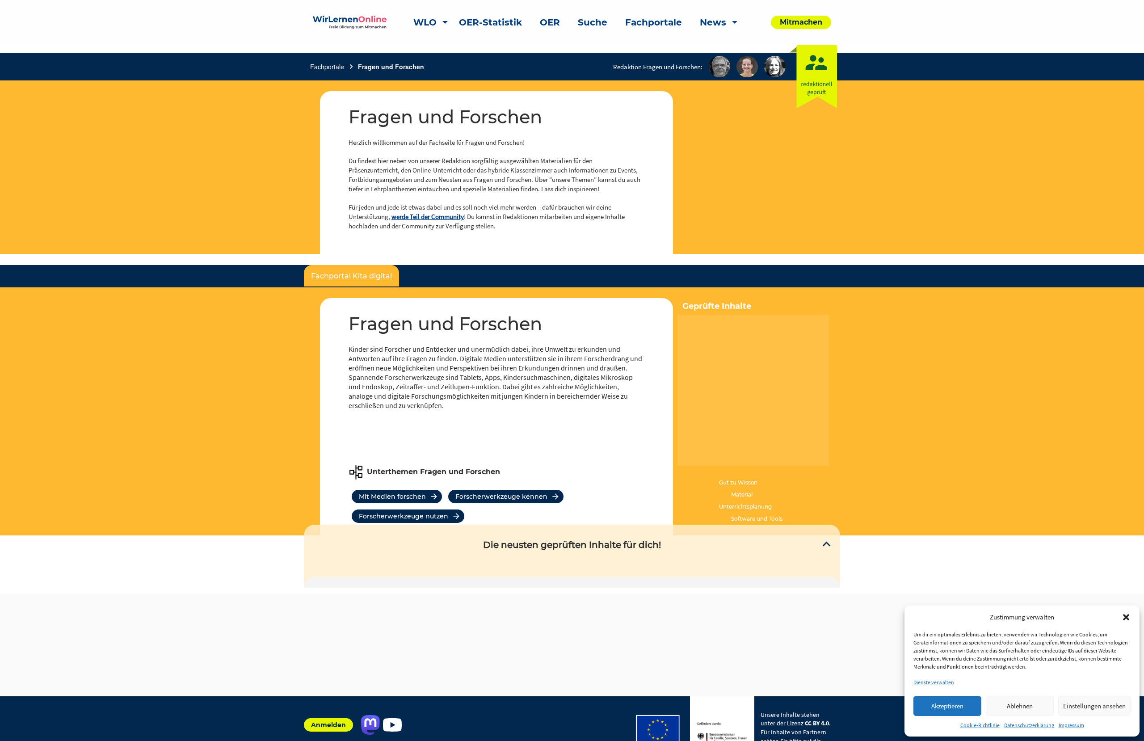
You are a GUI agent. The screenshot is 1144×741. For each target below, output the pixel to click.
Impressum (1071, 725)
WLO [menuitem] (425, 22)
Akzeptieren (947, 706)
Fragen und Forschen (391, 66)
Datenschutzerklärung (1029, 725)
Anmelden (328, 725)
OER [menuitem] (550, 22)
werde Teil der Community (427, 216)
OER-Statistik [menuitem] (490, 22)
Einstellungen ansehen (1094, 706)
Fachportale (327, 66)
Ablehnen (1020, 706)
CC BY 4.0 (817, 723)
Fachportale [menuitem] (653, 22)
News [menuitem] (713, 22)
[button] (1126, 617)
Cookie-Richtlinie (980, 725)
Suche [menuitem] (592, 22)
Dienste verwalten (933, 682)
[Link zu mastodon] (370, 725)
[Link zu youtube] (392, 725)
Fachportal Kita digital (351, 276)
